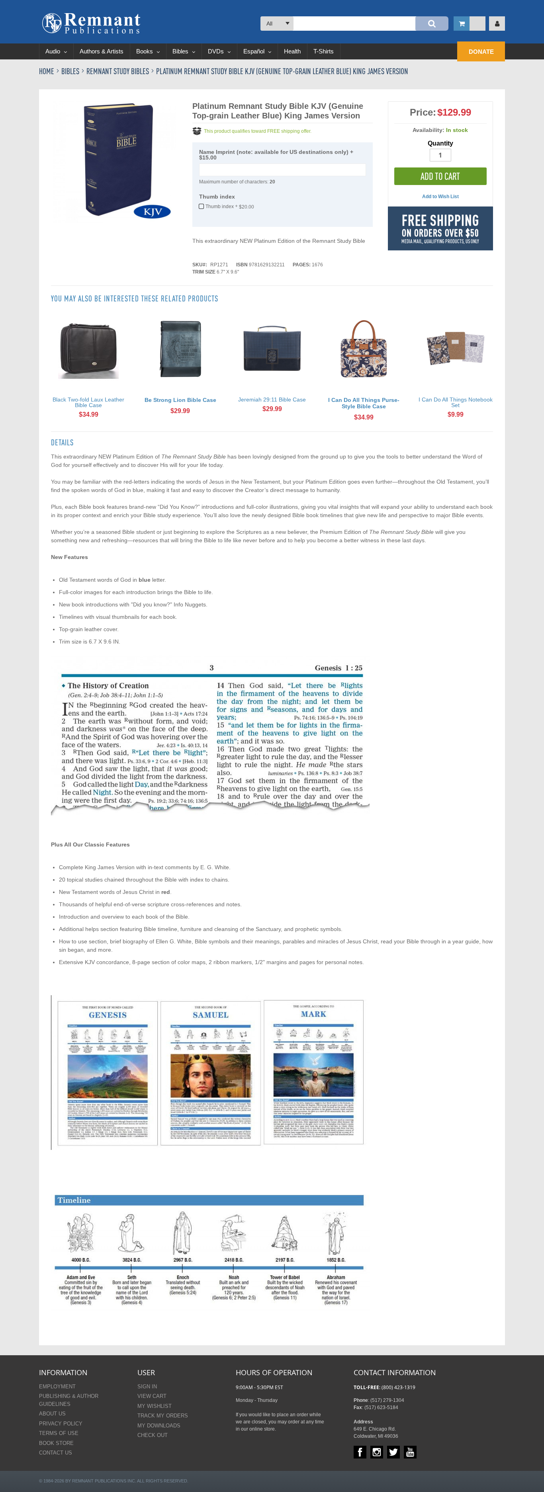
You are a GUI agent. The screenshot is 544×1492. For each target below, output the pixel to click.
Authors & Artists (101, 51)
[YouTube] (410, 1452)
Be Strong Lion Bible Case (180, 400)
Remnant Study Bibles (118, 71)
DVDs (216, 51)
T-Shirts (323, 51)
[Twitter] (393, 1452)
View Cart (151, 1396)
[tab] (62, 443)
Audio (53, 51)
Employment (57, 1387)
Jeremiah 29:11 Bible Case (272, 399)
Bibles (181, 51)
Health (292, 51)
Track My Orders (162, 1416)
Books (145, 51)
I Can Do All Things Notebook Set (456, 402)
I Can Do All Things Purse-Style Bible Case (363, 403)
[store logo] (91, 23)
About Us (52, 1414)
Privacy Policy (60, 1424)
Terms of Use (58, 1433)
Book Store (56, 1443)
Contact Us (55, 1453)
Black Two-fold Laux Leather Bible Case (88, 402)
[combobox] (354, 23)
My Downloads (158, 1426)
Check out (152, 1435)
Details (62, 443)
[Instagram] (376, 1452)
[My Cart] (469, 23)
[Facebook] (360, 1452)
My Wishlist (154, 1406)
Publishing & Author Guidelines (68, 1400)
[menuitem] (481, 51)
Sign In (147, 1387)
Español (254, 51)
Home (47, 71)
